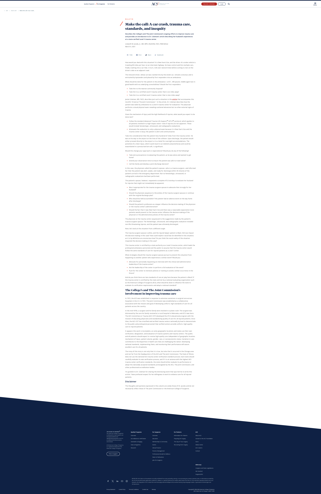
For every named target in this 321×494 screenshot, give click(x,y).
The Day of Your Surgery (181, 441)
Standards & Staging (136, 441)
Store (197, 441)
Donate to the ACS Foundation (204, 438)
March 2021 (14, 10)
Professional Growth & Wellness (161, 454)
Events (154, 445)
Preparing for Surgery (180, 438)
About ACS (198, 435)
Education (155, 438)
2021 (7, 10)
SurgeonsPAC (199, 474)
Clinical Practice (156, 448)
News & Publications (158, 457)
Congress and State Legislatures (204, 468)
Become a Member (209, 4)
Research (133, 448)
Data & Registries (136, 445)
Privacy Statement (111, 489)
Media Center (199, 445)
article (174, 99)
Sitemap (154, 489)
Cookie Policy (122, 489)
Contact (198, 451)
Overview (133, 435)
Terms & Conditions (134, 489)
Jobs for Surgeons (157, 460)
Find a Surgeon (113, 454)
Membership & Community (159, 441)
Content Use (145, 489)
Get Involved (199, 471)
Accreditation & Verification (138, 438)
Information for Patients (180, 435)
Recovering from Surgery (181, 445)
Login (221, 4)
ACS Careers (199, 448)
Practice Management (158, 451)
